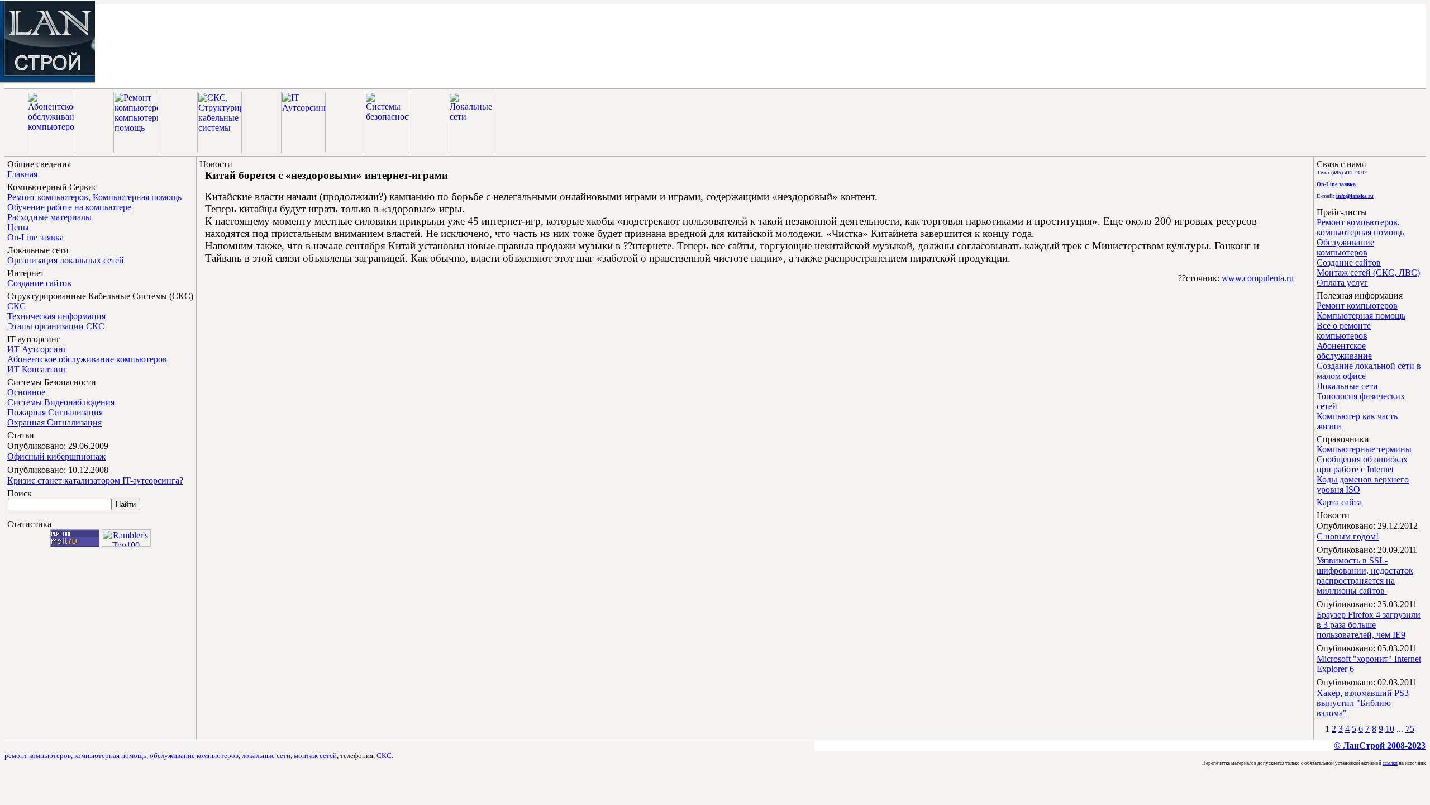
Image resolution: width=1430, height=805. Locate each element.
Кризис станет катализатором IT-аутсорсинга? (95, 480)
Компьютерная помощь (1361, 315)
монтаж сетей (315, 755)
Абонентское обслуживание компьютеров (87, 359)
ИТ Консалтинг (37, 369)
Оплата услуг (1342, 282)
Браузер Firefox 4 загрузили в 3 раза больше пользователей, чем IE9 (1369, 625)
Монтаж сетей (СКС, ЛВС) (1368, 272)
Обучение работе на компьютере (69, 207)
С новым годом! (1348, 536)
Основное (26, 392)
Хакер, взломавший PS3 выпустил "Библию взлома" (1363, 703)
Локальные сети (1347, 386)
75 (1409, 728)
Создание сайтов (39, 283)
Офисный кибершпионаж (56, 456)
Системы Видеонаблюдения (61, 402)
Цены (18, 227)
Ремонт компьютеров (1357, 305)
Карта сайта (1339, 502)
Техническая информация (56, 316)
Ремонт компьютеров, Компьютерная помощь (94, 197)
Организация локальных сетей (65, 260)
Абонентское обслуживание (1344, 351)
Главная (22, 174)
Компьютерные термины (1364, 449)
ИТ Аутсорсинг (37, 349)
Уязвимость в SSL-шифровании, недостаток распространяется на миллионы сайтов (1365, 575)
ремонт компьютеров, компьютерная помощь (75, 755)
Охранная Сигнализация (54, 422)
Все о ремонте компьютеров (1344, 330)
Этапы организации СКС (55, 326)
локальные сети (266, 755)
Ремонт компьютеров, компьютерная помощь (1360, 227)
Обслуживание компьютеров (1345, 247)
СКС (16, 306)
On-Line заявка (35, 237)
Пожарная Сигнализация (55, 412)
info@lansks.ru (1355, 196)
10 (1389, 728)
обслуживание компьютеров (194, 755)
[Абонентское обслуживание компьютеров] (50, 150)
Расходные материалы (49, 217)
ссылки (1390, 763)
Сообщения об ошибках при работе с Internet (1362, 464)
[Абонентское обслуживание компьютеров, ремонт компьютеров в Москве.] (47, 81)
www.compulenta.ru (1258, 278)
